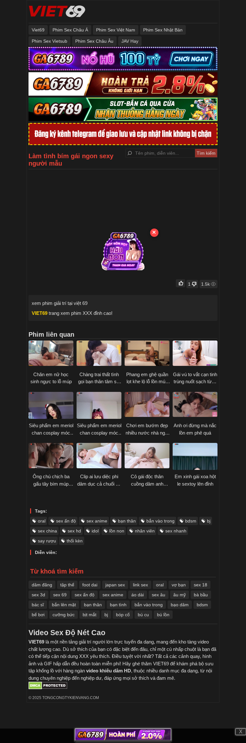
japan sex (115, 584)
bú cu (143, 614)
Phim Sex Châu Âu (94, 41)
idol (95, 530)
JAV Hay (129, 41)
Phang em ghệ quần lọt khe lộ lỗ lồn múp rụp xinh (147, 382)
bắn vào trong (160, 520)
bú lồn (163, 614)
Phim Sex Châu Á (70, 29)
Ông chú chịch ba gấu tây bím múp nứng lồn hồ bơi (51, 484)
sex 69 (60, 594)
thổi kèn (75, 540)
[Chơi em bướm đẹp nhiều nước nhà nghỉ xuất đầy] (147, 405)
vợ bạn (179, 584)
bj (208, 520)
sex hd (74, 530)
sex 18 (200, 584)
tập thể (67, 584)
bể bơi (38, 614)
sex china (47, 530)
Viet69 (38, 29)
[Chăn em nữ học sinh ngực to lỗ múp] (51, 354)
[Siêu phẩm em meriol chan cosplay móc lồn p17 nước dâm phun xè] (51, 405)
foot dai (89, 584)
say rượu (47, 540)
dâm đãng (42, 584)
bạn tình (118, 604)
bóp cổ (123, 614)
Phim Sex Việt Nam (115, 29)
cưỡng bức (64, 614)
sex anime (96, 520)
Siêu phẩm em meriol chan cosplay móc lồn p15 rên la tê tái (99, 433)
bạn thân (127, 520)
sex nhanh (175, 530)
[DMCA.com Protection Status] (48, 687)
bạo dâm (180, 604)
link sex (140, 584)
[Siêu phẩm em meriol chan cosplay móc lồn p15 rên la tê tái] (99, 405)
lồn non (116, 530)
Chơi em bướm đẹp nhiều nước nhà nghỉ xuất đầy (147, 433)
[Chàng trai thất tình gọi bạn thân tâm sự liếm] (99, 354)
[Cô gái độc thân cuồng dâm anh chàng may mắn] (147, 456)
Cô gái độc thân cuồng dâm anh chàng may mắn (147, 484)
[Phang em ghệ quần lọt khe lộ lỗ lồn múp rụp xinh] (147, 354)
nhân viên (145, 530)
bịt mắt (89, 614)
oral (41, 520)
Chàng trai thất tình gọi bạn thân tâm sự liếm (99, 382)
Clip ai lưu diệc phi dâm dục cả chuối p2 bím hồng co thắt (99, 484)
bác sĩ (38, 604)
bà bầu (201, 594)
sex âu (158, 594)
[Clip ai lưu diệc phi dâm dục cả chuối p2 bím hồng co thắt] (99, 456)
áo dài (137, 594)
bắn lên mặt (64, 604)
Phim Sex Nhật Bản (163, 29)
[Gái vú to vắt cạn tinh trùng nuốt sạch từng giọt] (195, 354)
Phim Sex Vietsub (49, 41)
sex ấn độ (66, 520)
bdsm (190, 520)
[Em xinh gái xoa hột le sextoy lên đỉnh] (195, 456)
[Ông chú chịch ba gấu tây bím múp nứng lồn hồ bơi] (51, 456)
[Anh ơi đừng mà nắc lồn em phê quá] (195, 405)
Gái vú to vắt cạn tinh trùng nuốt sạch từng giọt (195, 382)
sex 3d (38, 594)
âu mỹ (179, 594)
